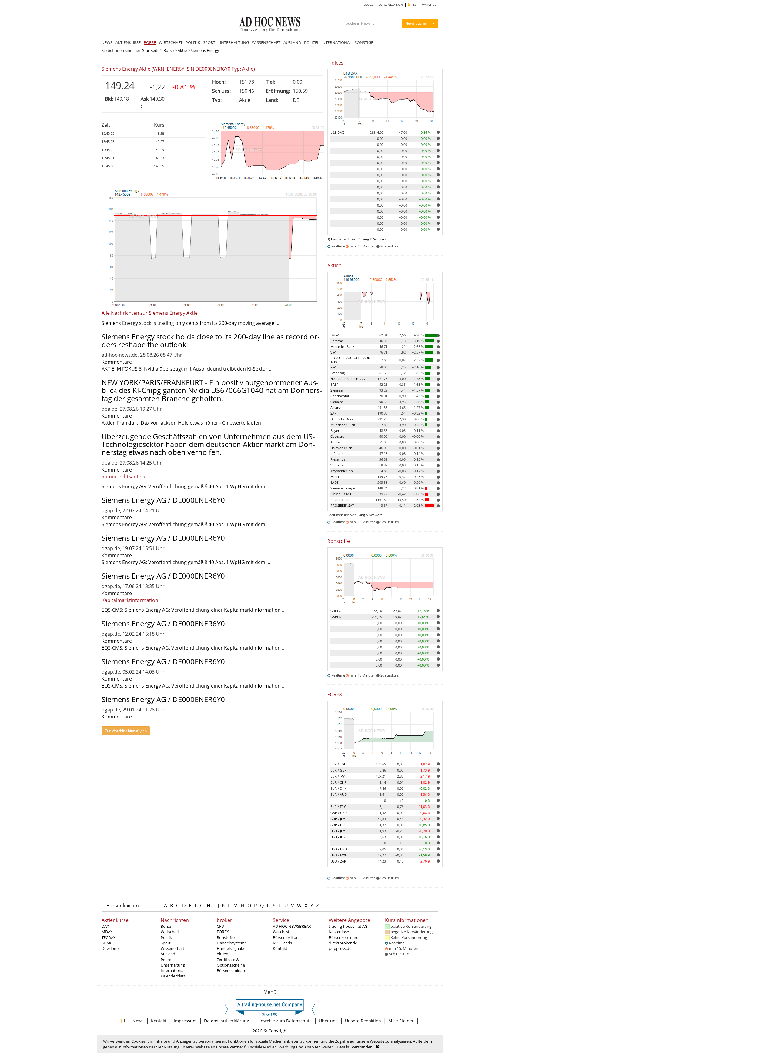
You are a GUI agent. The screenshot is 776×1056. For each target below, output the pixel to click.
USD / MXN (338, 855)
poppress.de (340, 948)
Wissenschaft (172, 948)
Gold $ (335, 616)
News (138, 1021)
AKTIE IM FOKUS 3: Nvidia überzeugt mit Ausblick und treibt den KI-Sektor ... (187, 368)
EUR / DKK (338, 788)
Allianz (335, 407)
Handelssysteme (232, 943)
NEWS (107, 42)
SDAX (106, 943)
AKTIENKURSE (128, 42)
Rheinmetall (339, 499)
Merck (335, 476)
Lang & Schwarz (373, 239)
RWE (333, 367)
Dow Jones (111, 948)
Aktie (182, 50)
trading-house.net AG (348, 926)
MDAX (107, 931)
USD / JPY (337, 831)
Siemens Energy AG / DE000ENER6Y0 (163, 500)
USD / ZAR (338, 861)
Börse (168, 50)
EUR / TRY (338, 806)
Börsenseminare (231, 970)
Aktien (222, 954)
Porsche (336, 340)
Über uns (328, 1021)
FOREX (223, 931)
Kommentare (117, 361)
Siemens (336, 401)
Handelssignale (230, 948)
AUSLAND (292, 42)
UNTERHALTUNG (233, 42)
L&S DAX (337, 132)
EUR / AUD (338, 794)
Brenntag (337, 373)
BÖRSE (150, 42)
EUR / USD (338, 764)
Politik (166, 937)
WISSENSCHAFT (266, 42)
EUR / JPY (337, 776)
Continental (339, 396)
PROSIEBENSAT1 (343, 505)
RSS (413, 5)
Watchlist (281, 931)
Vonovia (336, 465)
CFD (220, 926)
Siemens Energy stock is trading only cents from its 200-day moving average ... (190, 323)
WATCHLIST (430, 5)
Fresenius (337, 459)
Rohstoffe (226, 937)
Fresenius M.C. (341, 494)
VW (333, 352)
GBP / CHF (338, 824)
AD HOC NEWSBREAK (292, 926)
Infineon (337, 453)
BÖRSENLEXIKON (390, 5)
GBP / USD (338, 812)
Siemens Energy (342, 488)
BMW (334, 335)
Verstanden (362, 1047)
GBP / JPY (337, 818)
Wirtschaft (170, 931)
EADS (334, 482)
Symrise (336, 390)
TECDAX (109, 937)
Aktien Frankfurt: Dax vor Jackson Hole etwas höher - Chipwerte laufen (181, 422)
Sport (166, 943)
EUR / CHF (338, 782)
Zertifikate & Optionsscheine (231, 962)
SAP (333, 413)
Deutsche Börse (343, 239)
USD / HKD (338, 849)
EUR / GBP (338, 770)
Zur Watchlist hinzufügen (126, 730)
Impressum (185, 1021)
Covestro (337, 436)
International (172, 970)
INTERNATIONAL (336, 42)
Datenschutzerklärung (226, 1021)
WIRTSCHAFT (170, 42)
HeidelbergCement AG (347, 378)
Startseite (150, 50)
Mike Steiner (401, 1021)
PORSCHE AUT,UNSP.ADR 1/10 (350, 359)
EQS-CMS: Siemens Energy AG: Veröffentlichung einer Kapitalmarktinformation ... (194, 610)
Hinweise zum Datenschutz (284, 1021)
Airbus (335, 442)
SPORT (209, 42)
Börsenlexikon (122, 905)
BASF (334, 384)
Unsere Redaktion (363, 1021)
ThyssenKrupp (341, 471)
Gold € (335, 610)
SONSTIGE (364, 42)
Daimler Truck (341, 448)
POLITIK (193, 42)
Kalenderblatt (173, 976)
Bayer (334, 430)
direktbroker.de (343, 943)
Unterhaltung (173, 965)
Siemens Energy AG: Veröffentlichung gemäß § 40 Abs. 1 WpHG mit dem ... (186, 486)
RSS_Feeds (282, 943)
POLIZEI (311, 42)
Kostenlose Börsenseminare (343, 934)
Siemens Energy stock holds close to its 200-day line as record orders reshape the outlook (211, 340)
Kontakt (280, 948)
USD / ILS (337, 837)
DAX (105, 926)
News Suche (415, 23)
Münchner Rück (342, 424)
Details (343, 1047)
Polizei (166, 959)
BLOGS (368, 5)
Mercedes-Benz (342, 346)
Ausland (168, 954)
